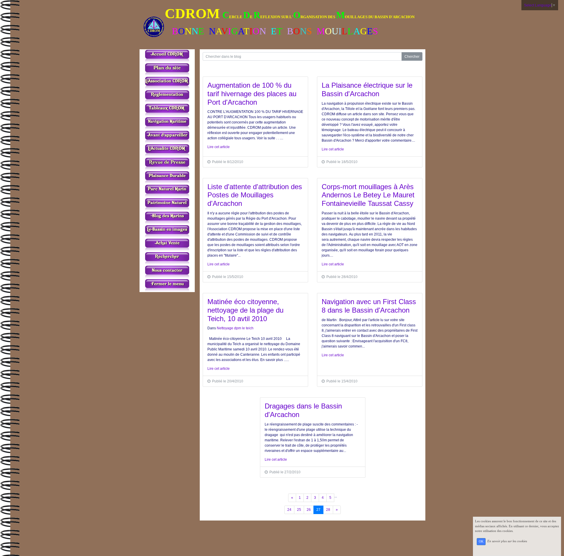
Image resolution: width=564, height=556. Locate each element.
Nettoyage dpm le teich (235, 328)
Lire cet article (218, 147)
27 (318, 510)
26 (309, 510)
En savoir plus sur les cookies (507, 541)
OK (481, 541)
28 (328, 510)
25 (299, 510)
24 (289, 510)
